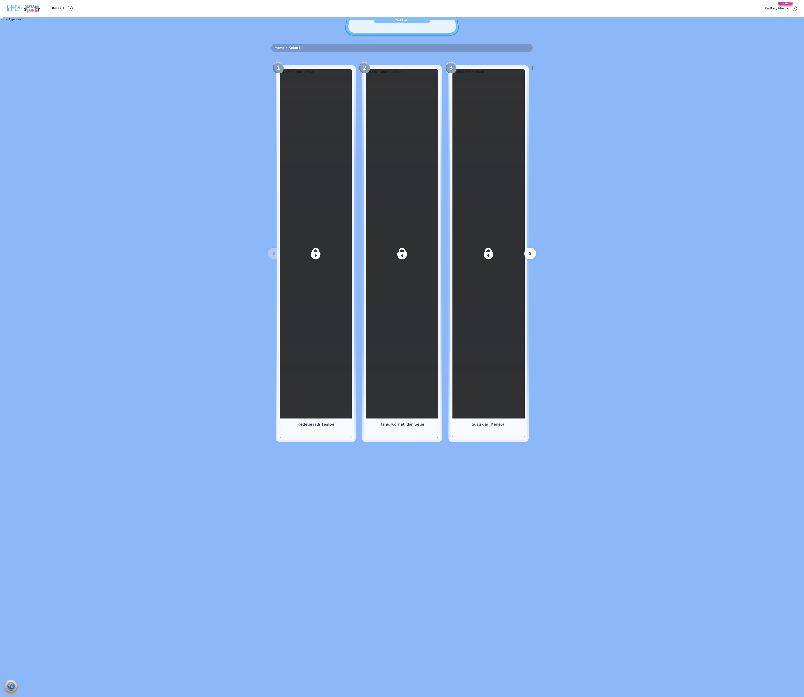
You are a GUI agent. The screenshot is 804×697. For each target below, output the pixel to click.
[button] (780, 8)
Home (279, 47)
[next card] (530, 253)
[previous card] (274, 253)
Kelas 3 (295, 47)
